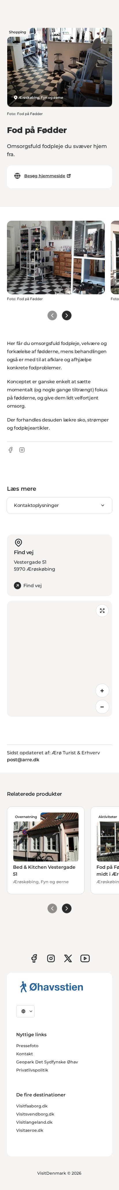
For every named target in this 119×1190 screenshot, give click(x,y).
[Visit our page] (51, 958)
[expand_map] (102, 610)
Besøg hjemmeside (44, 175)
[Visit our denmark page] (34, 958)
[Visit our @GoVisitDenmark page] (68, 958)
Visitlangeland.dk (34, 1122)
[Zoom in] (102, 691)
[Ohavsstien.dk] (51, 987)
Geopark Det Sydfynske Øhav (47, 1062)
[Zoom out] (102, 707)
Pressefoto (27, 1045)
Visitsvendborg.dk (35, 1114)
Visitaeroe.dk (29, 1130)
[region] (59, 659)
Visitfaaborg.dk (32, 1106)
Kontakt (24, 1053)
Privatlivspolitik (32, 1070)
